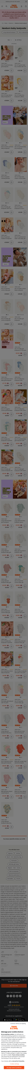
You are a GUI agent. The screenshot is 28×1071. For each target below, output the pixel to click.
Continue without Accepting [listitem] (18, 1023)
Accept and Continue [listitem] (14, 1068)
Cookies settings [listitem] (14, 1064)
